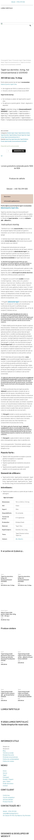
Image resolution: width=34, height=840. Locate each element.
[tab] (17, 196)
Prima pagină (4, 60)
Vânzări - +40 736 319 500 (17, 189)
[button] (17, 5)
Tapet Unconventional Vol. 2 (12, 62)
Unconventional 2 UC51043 (19, 141)
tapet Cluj (8, 139)
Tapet (10, 60)
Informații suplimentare (11, 201)
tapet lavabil (8, 141)
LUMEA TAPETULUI (6, 8)
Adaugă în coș (19, 151)
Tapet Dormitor (5, 135)
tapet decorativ (15, 139)
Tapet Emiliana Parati (15, 135)
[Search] (16, 19)
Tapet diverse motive (24, 133)
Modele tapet (10, 133)
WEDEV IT (5, 836)
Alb (17, 539)
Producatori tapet (17, 60)
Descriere (7, 196)
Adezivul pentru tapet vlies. (9, 84)
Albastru (20, 539)
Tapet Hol (23, 135)
